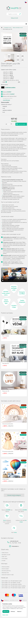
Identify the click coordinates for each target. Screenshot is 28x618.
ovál (3, 108)
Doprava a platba (5, 566)
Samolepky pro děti (6, 554)
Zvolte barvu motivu (10, 87)
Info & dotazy (4, 558)
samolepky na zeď (14, 600)
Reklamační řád (5, 572)
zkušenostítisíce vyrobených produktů (7, 522)
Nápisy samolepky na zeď (18, 27)
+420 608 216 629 (14, 541)
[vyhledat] (20, 14)
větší (19, 81)
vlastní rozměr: (6, 80)
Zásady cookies (5, 614)
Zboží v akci (4, 556)
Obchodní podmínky (6, 570)
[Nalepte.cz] (14, 8)
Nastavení (19, 611)
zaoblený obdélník (7, 110)
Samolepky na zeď (7, 27)
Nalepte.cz (6, 600)
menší (4, 81)
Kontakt (3, 560)
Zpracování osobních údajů (8, 574)
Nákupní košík (14, 18)
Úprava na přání (5, 102)
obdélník (4, 106)
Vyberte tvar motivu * (6, 104)
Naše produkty (5, 552)
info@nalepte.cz (15, 546)
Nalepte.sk (24, 600)
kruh (3, 112)
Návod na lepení (5, 568)
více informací (6, 100)
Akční (14, 532)
